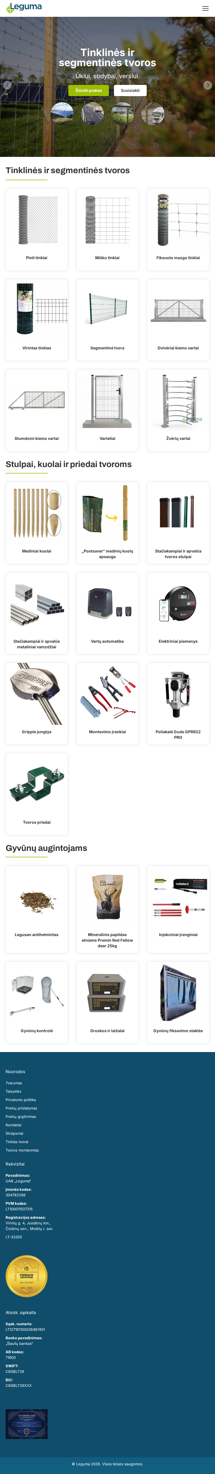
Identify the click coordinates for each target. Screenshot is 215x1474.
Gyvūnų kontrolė (37, 1030)
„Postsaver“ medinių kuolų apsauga (107, 554)
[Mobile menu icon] (205, 8)
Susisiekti (130, 90)
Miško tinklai (107, 257)
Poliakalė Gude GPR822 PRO (178, 734)
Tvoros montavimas (22, 1150)
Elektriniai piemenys (178, 641)
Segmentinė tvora (107, 347)
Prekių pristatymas (21, 1108)
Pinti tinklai (36, 257)
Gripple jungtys (37, 731)
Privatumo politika (21, 1099)
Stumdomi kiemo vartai (37, 438)
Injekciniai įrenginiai (178, 934)
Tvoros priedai (37, 822)
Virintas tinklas (36, 347)
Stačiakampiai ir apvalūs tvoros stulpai (178, 554)
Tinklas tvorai (17, 1141)
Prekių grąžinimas (21, 1116)
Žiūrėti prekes (88, 90)
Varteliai (107, 438)
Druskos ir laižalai (107, 1030)
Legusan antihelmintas (37, 934)
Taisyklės (13, 1091)
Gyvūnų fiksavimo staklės (178, 1030)
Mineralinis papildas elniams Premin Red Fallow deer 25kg (107, 940)
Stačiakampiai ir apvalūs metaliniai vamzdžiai (36, 644)
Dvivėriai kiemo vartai (178, 347)
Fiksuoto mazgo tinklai (178, 257)
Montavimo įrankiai (107, 731)
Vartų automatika (107, 641)
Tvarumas (14, 1083)
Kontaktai (13, 1125)
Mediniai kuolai (36, 551)
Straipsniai (14, 1133)
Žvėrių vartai (178, 438)
